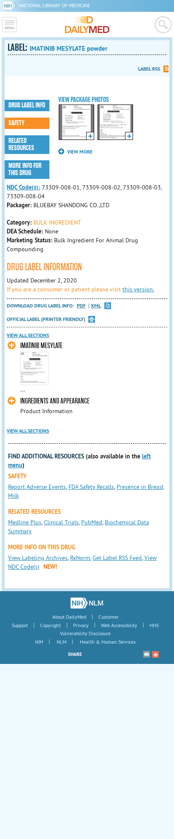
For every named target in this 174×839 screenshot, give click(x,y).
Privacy (81, 625)
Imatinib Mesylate (41, 345)
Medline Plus (24, 522)
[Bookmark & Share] (155, 654)
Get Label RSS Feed (117, 558)
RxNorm (80, 558)
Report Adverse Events (37, 487)
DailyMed (87, 24)
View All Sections (28, 335)
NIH (39, 642)
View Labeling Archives (38, 558)
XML (96, 306)
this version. (138, 289)
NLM (61, 642)
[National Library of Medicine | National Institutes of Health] (87, 603)
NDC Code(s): (23, 187)
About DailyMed (69, 617)
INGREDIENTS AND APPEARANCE (55, 401)
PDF (81, 306)
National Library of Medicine (54, 5)
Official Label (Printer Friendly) (46, 319)
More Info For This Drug (24, 169)
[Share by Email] (146, 654)
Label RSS (149, 69)
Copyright (50, 625)
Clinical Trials (61, 522)
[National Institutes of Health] (11, 5)
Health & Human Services (108, 642)
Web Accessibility (119, 625)
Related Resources (21, 144)
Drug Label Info (26, 105)
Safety (16, 123)
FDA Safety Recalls (91, 487)
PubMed (91, 522)
